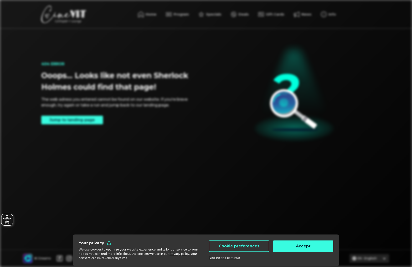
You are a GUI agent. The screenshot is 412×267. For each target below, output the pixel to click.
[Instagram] (69, 258)
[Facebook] (59, 258)
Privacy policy (179, 254)
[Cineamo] (27, 258)
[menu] (328, 14)
